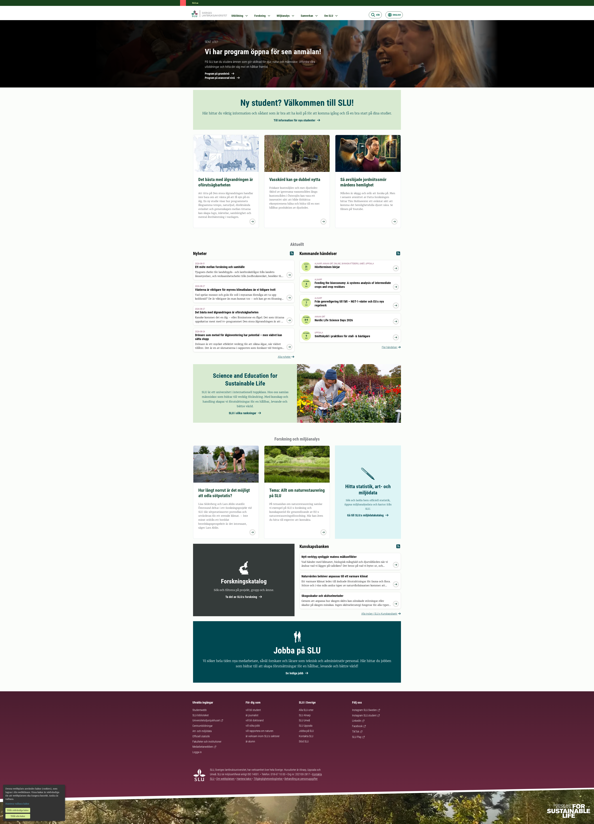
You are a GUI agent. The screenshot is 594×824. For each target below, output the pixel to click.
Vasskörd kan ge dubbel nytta (294, 179)
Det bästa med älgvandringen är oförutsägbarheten (225, 182)
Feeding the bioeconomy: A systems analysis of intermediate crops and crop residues (353, 285)
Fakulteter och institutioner (206, 741)
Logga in (197, 752)
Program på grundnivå (217, 73)
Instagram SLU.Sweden (364, 710)
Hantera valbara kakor (17, 803)
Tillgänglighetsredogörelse (268, 778)
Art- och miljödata (202, 731)
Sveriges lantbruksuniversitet (214, 14)
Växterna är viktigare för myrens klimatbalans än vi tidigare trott (235, 290)
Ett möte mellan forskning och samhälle (220, 267)
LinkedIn (356, 720)
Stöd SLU (304, 741)
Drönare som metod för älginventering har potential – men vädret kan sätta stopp (238, 337)
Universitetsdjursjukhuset (206, 720)
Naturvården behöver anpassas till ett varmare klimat (334, 576)
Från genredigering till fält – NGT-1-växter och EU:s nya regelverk (349, 303)
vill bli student (253, 710)
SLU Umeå (304, 720)
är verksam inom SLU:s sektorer (263, 736)
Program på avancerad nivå (220, 77)
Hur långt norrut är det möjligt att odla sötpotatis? (224, 493)
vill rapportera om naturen (259, 730)
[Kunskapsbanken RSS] (398, 547)
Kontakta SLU (306, 736)
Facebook (357, 726)
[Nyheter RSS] (292, 254)
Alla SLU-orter (306, 710)
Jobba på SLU (306, 730)
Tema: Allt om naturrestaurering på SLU (297, 493)
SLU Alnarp (305, 715)
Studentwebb (199, 710)
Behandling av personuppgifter (301, 778)
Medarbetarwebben (202, 746)
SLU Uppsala (305, 725)
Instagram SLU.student (364, 715)
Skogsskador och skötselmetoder (322, 596)
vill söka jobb (253, 725)
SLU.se (195, 3)
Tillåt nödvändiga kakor (18, 810)
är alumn (250, 741)
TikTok (355, 731)
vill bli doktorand (255, 720)
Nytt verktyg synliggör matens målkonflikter (329, 557)
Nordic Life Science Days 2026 (334, 320)
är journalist (252, 715)
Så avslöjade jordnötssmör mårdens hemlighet (363, 182)
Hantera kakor (244, 778)
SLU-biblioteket (200, 715)
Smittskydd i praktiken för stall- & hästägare (342, 336)
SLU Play (357, 737)
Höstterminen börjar (327, 267)
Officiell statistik (201, 736)
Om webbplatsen (225, 778)
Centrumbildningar (202, 725)
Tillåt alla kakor (18, 816)
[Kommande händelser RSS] (398, 254)
